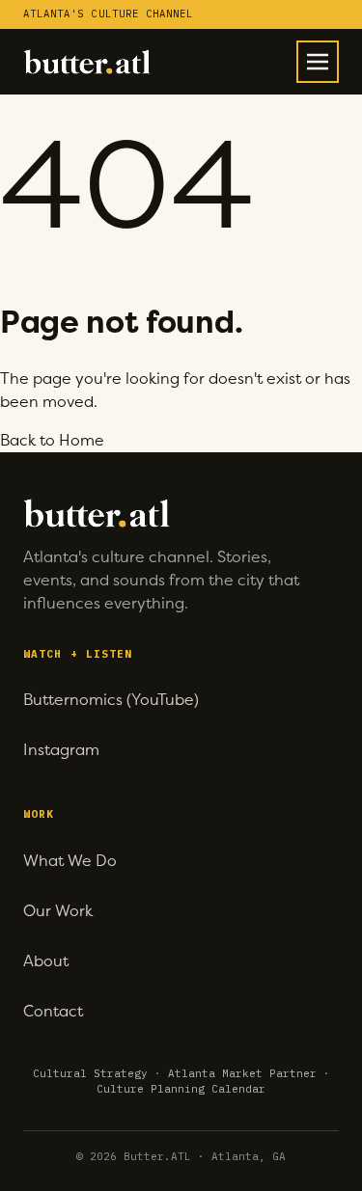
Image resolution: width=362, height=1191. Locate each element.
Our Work (58, 911)
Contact (53, 1011)
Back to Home (52, 440)
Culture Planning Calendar (181, 1089)
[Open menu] (317, 62)
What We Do (70, 861)
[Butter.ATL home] (87, 62)
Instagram (61, 750)
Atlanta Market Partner (242, 1073)
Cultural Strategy (90, 1073)
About (46, 961)
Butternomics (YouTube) (111, 699)
